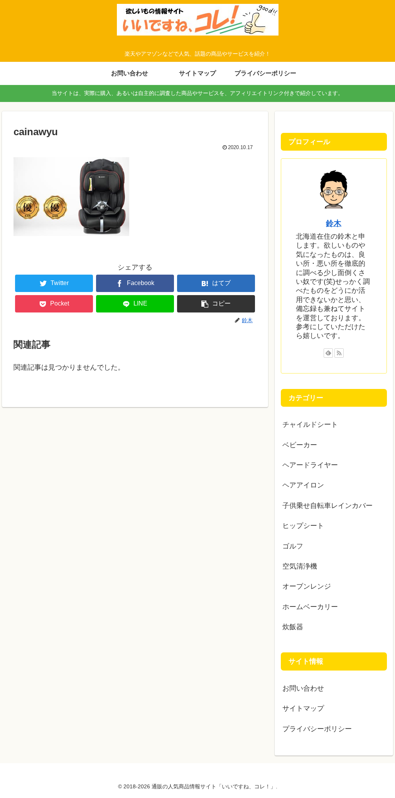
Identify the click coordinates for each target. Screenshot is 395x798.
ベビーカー (299, 445)
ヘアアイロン (303, 485)
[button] (216, 303)
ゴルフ (292, 546)
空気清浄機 (299, 566)
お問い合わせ (303, 688)
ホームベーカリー (310, 607)
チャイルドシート (310, 424)
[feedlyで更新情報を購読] (328, 353)
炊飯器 (292, 627)
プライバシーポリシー (317, 729)
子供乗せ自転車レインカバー (327, 505)
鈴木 (333, 223)
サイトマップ (303, 708)
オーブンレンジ (306, 586)
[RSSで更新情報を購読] (339, 353)
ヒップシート (303, 526)
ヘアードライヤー (310, 465)
